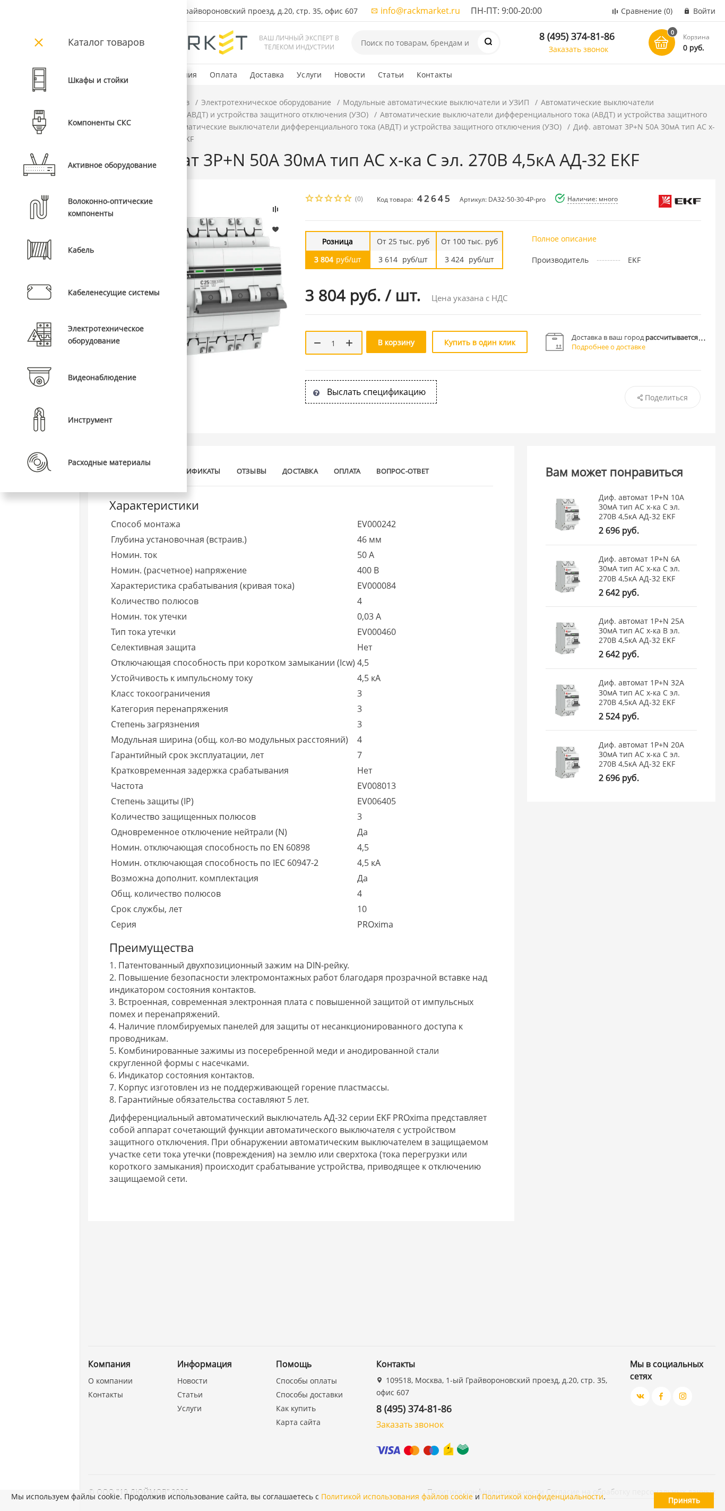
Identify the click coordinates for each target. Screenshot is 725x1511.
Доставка (267, 75)
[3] (329, 199)
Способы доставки (309, 1394)
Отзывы (251, 471)
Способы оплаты (306, 1381)
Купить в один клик (479, 342)
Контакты (434, 75)
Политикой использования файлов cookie (397, 1496)
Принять (684, 1500)
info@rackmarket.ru (420, 10)
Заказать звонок (578, 49)
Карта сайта (298, 1422)
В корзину (396, 342)
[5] (348, 199)
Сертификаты (195, 471)
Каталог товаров (106, 42)
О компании (110, 1381)
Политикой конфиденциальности (542, 1496)
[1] (310, 199)
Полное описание (564, 239)
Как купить (296, 1408)
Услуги (309, 75)
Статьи (391, 75)
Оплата (223, 75)
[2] (319, 199)
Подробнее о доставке (608, 346)
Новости (349, 75)
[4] (338, 199)
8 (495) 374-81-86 (577, 36)
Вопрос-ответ (402, 471)
